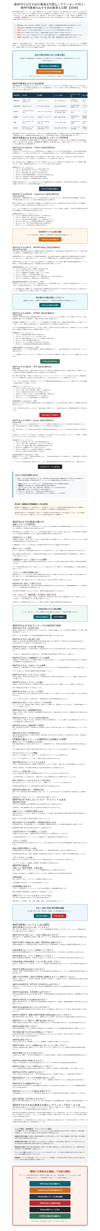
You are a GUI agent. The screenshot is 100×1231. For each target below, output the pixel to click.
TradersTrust (21, 28)
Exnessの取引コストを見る (50, 1209)
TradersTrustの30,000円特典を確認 (50, 72)
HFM (18, 32)
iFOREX (19, 37)
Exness (19, 35)
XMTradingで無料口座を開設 (50, 305)
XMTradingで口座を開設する (50, 66)
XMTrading (20, 25)
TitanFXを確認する (59, 617)
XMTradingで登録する (42, 916)
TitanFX (19, 30)
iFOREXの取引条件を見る (50, 361)
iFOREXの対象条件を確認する (50, 1216)
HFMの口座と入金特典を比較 (50, 1203)
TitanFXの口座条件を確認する (50, 189)
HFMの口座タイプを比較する (50, 415)
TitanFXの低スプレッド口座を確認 (50, 1196)
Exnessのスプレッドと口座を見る (50, 467)
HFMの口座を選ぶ (59, 916)
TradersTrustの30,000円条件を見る (50, 1190)
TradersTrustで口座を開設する (50, 239)
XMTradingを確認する (42, 617)
